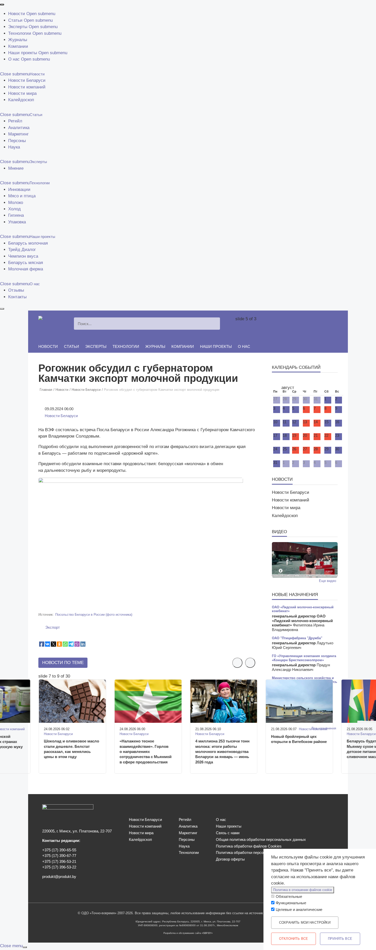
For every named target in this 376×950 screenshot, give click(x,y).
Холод (14, 209)
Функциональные (291, 903)
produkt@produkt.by (59, 877)
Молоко (15, 202)
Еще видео (327, 581)
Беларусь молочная (28, 243)
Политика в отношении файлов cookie (302, 890)
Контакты (17, 296)
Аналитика (18, 127)
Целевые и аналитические (299, 910)
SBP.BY (207, 933)
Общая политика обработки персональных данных (261, 840)
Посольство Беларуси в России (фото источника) (93, 614)
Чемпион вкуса (23, 256)
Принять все (340, 939)
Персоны (17, 140)
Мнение (16, 168)
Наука (14, 147)
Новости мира (22, 93)
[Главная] (48, 319)
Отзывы (16, 290)
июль (275, 383)
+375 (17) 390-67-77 (59, 856)
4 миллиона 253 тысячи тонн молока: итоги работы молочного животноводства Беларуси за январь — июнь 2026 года (222, 751)
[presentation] (2, 4)
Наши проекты (22, 52)
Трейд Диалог (22, 249)
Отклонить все (293, 939)
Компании (18, 46)
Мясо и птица (22, 195)
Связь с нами (227, 833)
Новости (16, 13)
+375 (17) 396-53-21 (59, 862)
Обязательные (289, 897)
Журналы (17, 39)
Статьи (15, 20)
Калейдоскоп (21, 99)
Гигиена (16, 215)
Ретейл (15, 121)
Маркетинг (18, 134)
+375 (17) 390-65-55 (59, 850)
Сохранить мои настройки (304, 922)
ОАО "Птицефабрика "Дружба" (297, 638)
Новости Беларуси (27, 80)
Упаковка (17, 222)
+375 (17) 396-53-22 (59, 867)
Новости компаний (27, 87)
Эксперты (17, 26)
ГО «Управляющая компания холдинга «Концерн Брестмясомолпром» (304, 658)
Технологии (19, 33)
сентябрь (300, 383)
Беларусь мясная (25, 262)
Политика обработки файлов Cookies (249, 846)
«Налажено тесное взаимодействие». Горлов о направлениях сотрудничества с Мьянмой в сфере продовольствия (146, 751)
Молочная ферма (25, 269)
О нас (14, 59)
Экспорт (52, 627)
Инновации (19, 189)
